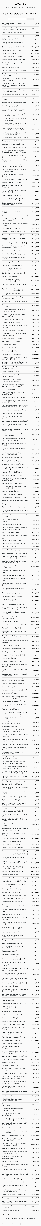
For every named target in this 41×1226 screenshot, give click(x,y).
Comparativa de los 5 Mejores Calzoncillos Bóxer (11, 380)
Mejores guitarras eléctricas (10, 1128)
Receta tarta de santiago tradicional (13, 448)
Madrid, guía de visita (9, 195)
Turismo (19, 32)
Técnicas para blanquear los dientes (13, 257)
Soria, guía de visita (8, 39)
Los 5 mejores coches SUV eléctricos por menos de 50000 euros (15, 165)
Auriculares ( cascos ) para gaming (13, 905)
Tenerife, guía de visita (9, 1198)
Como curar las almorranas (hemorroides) (15, 224)
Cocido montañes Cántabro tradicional (14, 578)
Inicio (8, 7)
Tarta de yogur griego (9, 106)
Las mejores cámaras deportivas (12, 416)
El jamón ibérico (7, 351)
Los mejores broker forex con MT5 (13, 588)
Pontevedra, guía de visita (10, 838)
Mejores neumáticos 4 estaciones (12, 42)
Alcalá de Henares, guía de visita (12, 63)
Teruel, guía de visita (8, 461)
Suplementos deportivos (9, 687)
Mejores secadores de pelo (10, 895)
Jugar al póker (6, 276)
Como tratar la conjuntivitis (10, 1059)
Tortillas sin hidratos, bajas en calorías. (14, 631)
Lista (17, 723)
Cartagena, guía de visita (10, 800)
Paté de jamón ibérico (9, 182)
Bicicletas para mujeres (9, 683)
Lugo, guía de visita (8, 844)
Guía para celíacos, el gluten (11, 655)
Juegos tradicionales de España (12, 878)
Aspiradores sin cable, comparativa (13, 305)
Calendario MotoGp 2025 (10, 575)
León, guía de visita (8, 228)
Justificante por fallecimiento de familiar (14, 824)
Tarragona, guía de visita (10, 871)
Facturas (22, 7)
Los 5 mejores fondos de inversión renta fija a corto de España (14, 772)
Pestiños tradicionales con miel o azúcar (14, 814)
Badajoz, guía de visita (9, 32)
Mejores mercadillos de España (11, 854)
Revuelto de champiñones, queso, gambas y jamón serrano (12, 289)
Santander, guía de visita (10, 47)
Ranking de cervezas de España (12, 1073)
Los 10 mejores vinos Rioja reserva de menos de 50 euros (14, 199)
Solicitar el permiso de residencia (12, 1056)
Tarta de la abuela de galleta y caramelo (14, 636)
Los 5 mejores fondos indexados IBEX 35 (15, 1206)
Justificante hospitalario (9, 1179)
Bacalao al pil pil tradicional (10, 273)
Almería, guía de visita (9, 1018)
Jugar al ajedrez (7, 621)
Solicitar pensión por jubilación (11, 59)
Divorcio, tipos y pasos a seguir (12, 797)
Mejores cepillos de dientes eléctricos (13, 612)
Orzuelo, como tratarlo (9, 892)
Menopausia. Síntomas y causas (12, 1182)
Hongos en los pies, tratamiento (12, 243)
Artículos (5, 44)
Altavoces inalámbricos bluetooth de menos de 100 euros (13, 539)
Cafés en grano (7, 693)
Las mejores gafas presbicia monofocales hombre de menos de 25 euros (15, 406)
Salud (4, 99)
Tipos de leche (6, 951)
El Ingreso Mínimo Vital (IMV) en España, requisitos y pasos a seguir (14, 363)
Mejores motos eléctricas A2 (11, 397)
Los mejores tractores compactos (12, 421)
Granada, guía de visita (9, 661)
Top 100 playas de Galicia (10, 604)
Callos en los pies (7, 986)
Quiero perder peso (8, 371)
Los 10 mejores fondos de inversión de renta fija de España (14, 804)
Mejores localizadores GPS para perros (14, 747)
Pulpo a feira (6, 344)
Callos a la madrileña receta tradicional (14, 909)
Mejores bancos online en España (12, 185)
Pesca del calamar (8, 1065)
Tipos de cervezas (8, 1161)
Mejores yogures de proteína (11, 983)
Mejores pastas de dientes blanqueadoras (15, 98)
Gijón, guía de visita (8, 1040)
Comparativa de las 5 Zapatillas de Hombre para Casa (13, 730)
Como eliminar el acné (9, 628)
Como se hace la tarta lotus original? (13, 792)
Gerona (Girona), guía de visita (11, 147)
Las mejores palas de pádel (10, 208)
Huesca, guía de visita (9, 472)
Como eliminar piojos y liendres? (12, 1003)
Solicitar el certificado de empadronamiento (10, 600)
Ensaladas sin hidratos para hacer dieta (14, 1185)
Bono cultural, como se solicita (11, 625)
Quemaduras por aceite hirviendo (12, 851)
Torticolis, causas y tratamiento (12, 1021)
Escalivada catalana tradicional (11, 553)
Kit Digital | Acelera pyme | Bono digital (14, 862)
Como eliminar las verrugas (10, 898)
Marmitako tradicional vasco (11, 254)
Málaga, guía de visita (9, 504)
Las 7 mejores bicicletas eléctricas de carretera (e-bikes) (13, 439)
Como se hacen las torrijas (10, 251)
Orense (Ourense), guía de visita (12, 1046)
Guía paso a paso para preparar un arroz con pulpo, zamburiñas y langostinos (15, 963)
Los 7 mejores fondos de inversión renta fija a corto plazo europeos (14, 28)
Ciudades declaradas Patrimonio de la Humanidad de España (14, 974)
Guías (23, 59)
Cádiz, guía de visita (8, 841)
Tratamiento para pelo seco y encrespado (15, 1164)
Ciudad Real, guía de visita (10, 464)
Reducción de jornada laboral (11, 1015)
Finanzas (22, 29)
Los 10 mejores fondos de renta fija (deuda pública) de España (13, 156)
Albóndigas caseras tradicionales (12, 500)
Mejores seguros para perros (11, 102)
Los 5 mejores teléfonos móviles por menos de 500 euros (13, 762)
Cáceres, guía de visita (9, 330)
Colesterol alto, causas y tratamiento (13, 238)
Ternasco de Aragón (8, 593)
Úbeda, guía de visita (8, 56)
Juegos (13, 53)
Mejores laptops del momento (11, 301)
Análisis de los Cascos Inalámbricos (13, 717)
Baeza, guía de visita (8, 889)
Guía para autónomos (8, 322)
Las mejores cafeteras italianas (11, 94)
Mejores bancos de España (10, 1148)
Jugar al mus (6, 53)
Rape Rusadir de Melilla (9, 1043)
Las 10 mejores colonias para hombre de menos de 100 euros (14, 528)
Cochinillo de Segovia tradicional (12, 535)
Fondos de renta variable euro (11, 138)
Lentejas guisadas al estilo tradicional (13, 1027)
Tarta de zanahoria (8, 491)
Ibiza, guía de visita (8, 294)
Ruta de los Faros (7, 709)
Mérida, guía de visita (9, 652)
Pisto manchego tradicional (10, 543)
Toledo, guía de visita (8, 338)
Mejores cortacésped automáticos (12, 744)
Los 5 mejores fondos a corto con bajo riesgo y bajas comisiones (14, 994)
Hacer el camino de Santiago (11, 71)
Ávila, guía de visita (8, 67)
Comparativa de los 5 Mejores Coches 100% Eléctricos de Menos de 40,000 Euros (14, 85)
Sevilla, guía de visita (8, 532)
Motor (11, 80)
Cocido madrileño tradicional (11, 235)
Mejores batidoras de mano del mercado (14, 515)
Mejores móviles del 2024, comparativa (14, 1069)
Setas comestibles (8, 874)
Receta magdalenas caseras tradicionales (15, 510)
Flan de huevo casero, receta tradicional (14, 160)
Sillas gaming (6, 547)
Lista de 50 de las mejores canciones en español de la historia (14, 1077)
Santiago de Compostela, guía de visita (14, 669)
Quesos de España (8, 348)
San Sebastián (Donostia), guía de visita (14, 819)
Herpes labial (6, 1062)
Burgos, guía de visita (9, 141)
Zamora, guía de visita (9, 784)
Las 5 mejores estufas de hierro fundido (14, 1091)
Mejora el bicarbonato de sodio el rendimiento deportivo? (12, 129)
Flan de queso (6, 658)
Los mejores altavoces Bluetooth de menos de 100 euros (13, 280)
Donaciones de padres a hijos (11, 507)
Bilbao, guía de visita (8, 50)
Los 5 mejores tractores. (9, 1096)
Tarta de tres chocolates (9, 475)
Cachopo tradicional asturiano (11, 1024)
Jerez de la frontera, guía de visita (13, 211)
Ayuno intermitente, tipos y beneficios (14, 443)
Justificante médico (8, 1210)
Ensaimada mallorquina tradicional (12, 519)
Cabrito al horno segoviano (10, 144)
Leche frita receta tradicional (11, 497)
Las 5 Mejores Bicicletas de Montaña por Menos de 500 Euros (14, 979)
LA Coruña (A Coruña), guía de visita (13, 1007)
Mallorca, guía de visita (9, 811)
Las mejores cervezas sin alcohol (12, 410)
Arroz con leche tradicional (10, 1136)
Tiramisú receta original (9, 483)
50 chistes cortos (7, 726)
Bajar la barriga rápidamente (11, 959)
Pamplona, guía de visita (9, 36)
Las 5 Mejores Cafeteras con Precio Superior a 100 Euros (13, 385)
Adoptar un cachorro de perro (11, 216)
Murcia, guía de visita (8, 596)
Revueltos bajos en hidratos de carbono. (14, 776)
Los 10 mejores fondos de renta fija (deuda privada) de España (13, 151)
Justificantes (30, 7)
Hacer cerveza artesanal (9, 932)
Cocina (19, 106)
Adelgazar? (14, 7)
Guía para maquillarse (9, 940)
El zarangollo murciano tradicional (12, 174)
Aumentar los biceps (8, 1011)
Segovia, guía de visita (9, 943)
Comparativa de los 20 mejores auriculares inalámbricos (12, 928)
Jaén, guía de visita (8, 808)
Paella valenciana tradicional (11, 701)
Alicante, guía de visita (9, 413)
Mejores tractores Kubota (10, 458)
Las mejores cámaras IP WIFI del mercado (15, 325)
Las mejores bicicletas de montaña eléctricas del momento (13, 679)
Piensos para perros (8, 354)
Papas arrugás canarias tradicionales (13, 833)
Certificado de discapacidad (11, 1195)
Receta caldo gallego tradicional (12, 179)
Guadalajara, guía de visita (10, 781)
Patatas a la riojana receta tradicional (13, 570)
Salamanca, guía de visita (10, 319)
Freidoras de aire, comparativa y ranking (14, 917)
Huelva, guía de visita (9, 494)
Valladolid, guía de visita (9, 262)
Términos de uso (15, 1224)
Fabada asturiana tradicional (11, 648)
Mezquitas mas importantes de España (14, 583)
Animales (5, 25)
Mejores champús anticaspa (11, 914)
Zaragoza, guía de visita (9, 847)
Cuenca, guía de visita (9, 645)
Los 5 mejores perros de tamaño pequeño (15, 734)
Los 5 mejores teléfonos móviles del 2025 (15, 1174)
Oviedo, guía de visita (9, 524)
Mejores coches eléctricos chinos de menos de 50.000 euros (13, 109)
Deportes (20, 130)
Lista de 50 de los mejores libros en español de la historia (13, 722)
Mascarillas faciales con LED (11, 881)
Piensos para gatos (8, 341)
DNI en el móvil (7, 389)
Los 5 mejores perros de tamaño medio (14, 23)
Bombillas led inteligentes (10, 231)
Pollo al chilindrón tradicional (11, 1037)
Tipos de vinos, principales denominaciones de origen (10, 955)
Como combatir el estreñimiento (12, 690)
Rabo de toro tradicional (9, 265)
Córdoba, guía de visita (9, 901)
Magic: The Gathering (9, 550)
